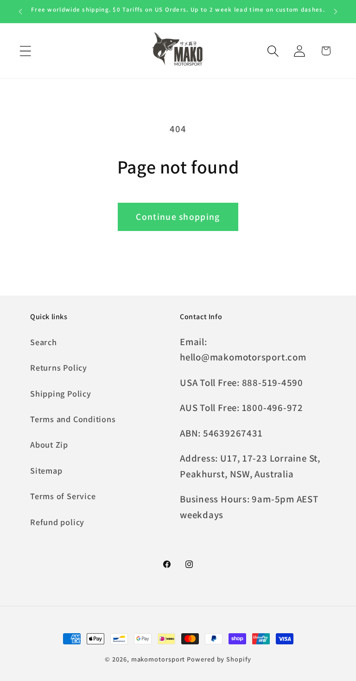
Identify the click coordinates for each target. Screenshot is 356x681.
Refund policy (57, 521)
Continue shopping (178, 217)
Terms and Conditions (73, 418)
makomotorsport (158, 659)
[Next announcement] (335, 11)
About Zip (49, 444)
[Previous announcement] (20, 11)
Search (43, 341)
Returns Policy (58, 367)
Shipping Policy (60, 393)
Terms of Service (62, 495)
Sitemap (46, 470)
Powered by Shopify (219, 659)
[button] (25, 51)
